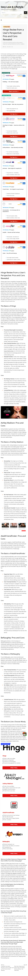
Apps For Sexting (12, 873)
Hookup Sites (7, 26)
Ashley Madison (8, 783)
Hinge (4, 756)
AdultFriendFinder (8, 812)
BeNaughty (6, 841)
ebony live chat (16, 627)
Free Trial (14, 767)
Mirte (5, 46)
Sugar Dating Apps (8, 351)
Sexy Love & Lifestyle (12, 6)
